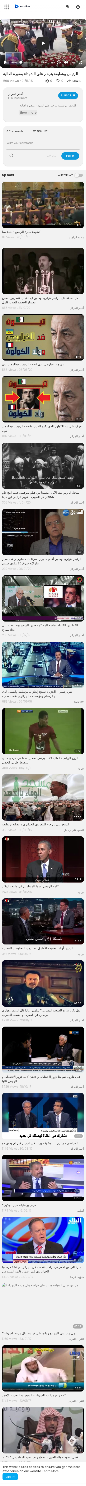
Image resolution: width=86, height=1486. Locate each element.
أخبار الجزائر (15, 94)
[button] (78, 7)
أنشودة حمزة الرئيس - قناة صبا (21, 232)
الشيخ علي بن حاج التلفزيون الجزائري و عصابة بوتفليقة (35, 824)
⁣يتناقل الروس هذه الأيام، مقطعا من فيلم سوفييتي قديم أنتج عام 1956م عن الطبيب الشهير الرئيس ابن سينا (40, 495)
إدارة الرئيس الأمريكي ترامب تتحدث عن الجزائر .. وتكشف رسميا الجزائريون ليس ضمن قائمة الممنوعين (41, 1269)
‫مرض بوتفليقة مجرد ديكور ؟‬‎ (19, 1205)
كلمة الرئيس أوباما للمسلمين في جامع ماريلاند (30, 886)
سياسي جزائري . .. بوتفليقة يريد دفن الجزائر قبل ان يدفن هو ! (40, 1143)
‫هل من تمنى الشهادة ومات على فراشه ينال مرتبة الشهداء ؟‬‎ (38, 1333)
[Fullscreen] (80, 62)
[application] (43, 43)
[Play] (5, 62)
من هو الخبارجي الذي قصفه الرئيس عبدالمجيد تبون (33, 364)
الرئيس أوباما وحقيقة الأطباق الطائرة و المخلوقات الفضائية (37, 948)
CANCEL (51, 155)
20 (59, 62)
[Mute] (66, 62)
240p (73, 62)
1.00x (52, 62)
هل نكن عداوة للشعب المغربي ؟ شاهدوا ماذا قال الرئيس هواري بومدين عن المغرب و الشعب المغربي (41, 1012)
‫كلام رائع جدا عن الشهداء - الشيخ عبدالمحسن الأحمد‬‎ (34, 1395)
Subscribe (68, 95)
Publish (70, 155)
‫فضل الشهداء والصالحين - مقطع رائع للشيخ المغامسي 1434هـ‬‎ (40, 1457)
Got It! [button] (10, 1477)
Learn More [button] (51, 1471)
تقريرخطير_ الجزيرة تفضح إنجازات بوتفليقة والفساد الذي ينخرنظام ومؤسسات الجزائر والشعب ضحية (37, 694)
